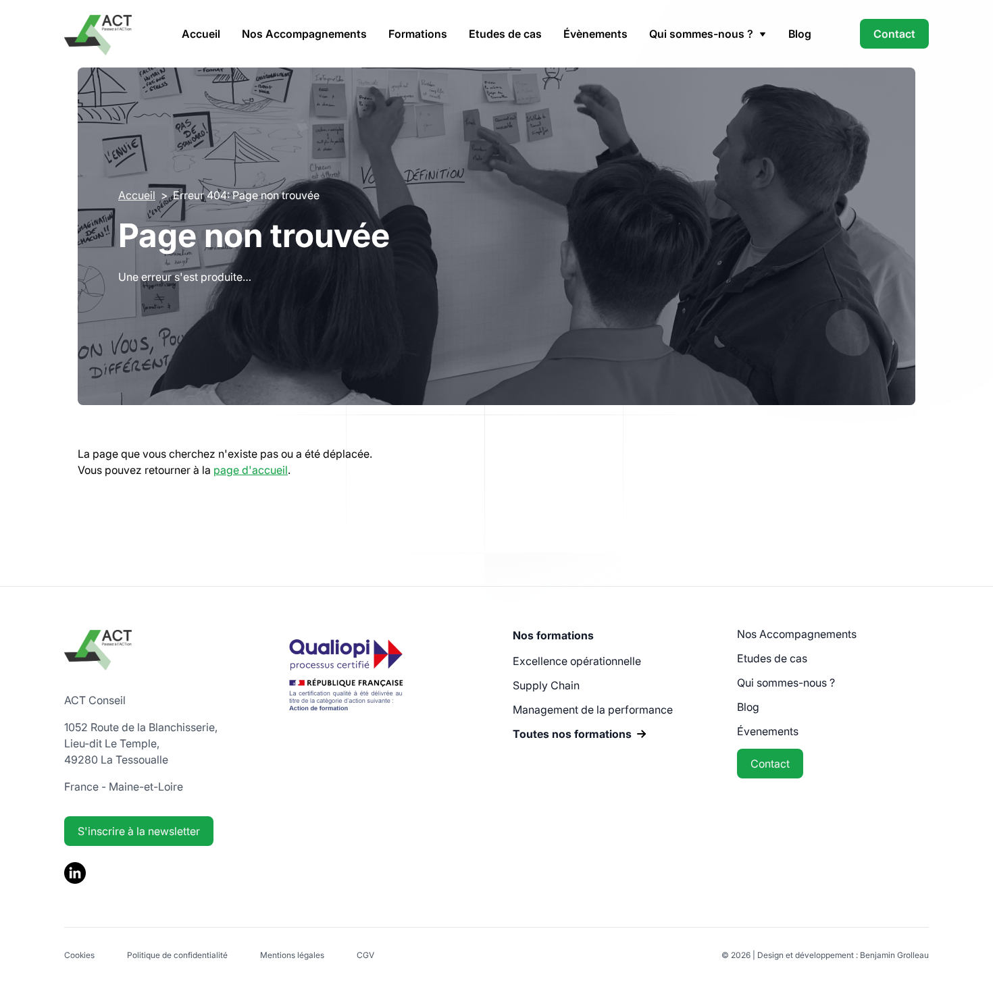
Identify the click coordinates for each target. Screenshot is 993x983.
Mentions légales (292, 955)
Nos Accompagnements (304, 34)
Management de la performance (593, 709)
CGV (365, 955)
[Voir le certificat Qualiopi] (345, 720)
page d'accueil (250, 470)
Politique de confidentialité (177, 955)
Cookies (79, 955)
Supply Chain (546, 685)
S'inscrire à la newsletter (139, 831)
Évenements (767, 731)
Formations (417, 34)
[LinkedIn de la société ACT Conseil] (75, 879)
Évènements (595, 34)
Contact (894, 34)
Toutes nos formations (572, 734)
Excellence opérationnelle (577, 661)
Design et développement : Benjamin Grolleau (843, 955)
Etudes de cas (505, 34)
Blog (799, 34)
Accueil (201, 34)
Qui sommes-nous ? (786, 682)
